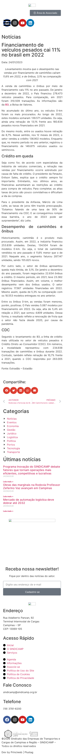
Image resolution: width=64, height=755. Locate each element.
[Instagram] (15, 719)
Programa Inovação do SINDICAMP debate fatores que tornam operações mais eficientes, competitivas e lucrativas (31, 470)
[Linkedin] (30, 719)
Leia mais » (8, 481)
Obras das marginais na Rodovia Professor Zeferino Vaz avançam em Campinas (31, 486)
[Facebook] (7, 719)
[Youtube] (22, 719)
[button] (6, 390)
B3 (7, 104)
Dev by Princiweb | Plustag (17, 752)
